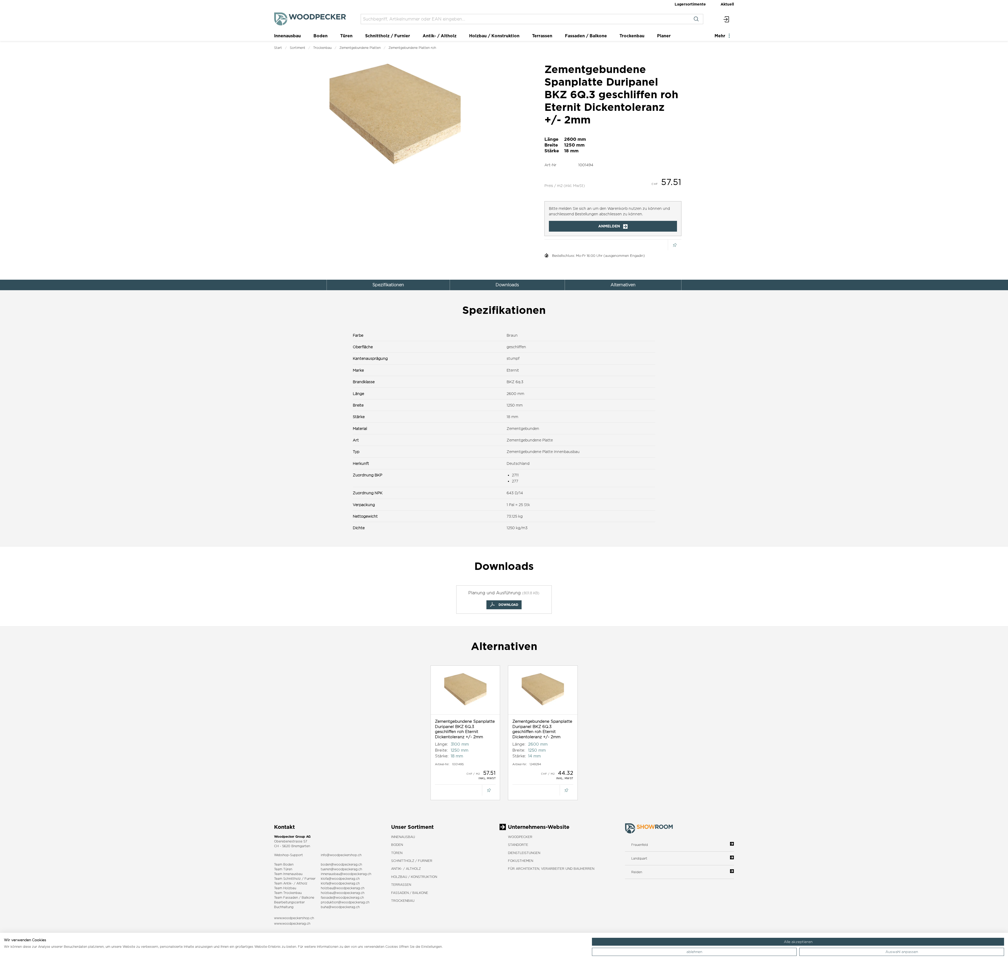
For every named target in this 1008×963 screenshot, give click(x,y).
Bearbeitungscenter (289, 902)
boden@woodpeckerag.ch (341, 864)
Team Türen (283, 869)
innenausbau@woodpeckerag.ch (346, 874)
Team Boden (283, 864)
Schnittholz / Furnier (387, 35)
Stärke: (442, 756)
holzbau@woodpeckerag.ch (342, 888)
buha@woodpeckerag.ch (340, 907)
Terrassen (542, 35)
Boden (320, 35)
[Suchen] (696, 19)
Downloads (507, 285)
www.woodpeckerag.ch (292, 923)
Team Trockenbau (288, 892)
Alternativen (623, 285)
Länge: (441, 744)
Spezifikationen (388, 285)
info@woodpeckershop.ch (341, 855)
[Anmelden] (726, 19)
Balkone (308, 897)
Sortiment (297, 47)
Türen (346, 35)
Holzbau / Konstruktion (494, 35)
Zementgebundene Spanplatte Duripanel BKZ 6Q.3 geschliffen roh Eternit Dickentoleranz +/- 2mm (465, 729)
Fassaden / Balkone (586, 35)
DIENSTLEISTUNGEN (524, 853)
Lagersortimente (690, 4)
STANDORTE (518, 844)
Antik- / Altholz (439, 35)
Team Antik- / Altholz (290, 883)
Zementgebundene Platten (360, 47)
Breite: (441, 750)
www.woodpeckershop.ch (294, 918)
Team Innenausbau (288, 874)
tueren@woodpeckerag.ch (341, 869)
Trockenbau (632, 35)
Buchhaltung (283, 907)
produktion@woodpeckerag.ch (345, 902)
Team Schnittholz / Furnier (295, 878)
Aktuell (727, 4)
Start (278, 47)
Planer (664, 35)
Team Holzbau (285, 888)
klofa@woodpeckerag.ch (340, 878)
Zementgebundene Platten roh (412, 47)
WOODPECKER (520, 837)
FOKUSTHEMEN (520, 860)
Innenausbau (287, 35)
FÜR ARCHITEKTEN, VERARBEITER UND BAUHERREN (551, 868)
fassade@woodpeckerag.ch (342, 897)
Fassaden (290, 897)
